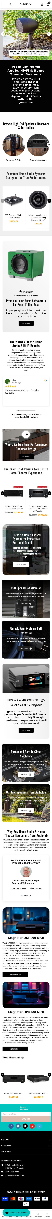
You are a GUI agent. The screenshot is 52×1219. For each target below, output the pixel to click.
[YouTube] (32, 1126)
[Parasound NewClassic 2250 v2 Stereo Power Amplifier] (14, 1077)
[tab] (22, 58)
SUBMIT (26, 1119)
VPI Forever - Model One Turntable (13, 216)
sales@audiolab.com (14, 1175)
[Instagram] (18, 1126)
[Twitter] (39, 1126)
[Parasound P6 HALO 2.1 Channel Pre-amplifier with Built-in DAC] (38, 1077)
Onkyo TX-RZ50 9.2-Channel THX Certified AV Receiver (38, 508)
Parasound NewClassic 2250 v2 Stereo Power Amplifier (14, 1093)
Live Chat (36, 889)
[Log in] (42, 4)
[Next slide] (49, 34)
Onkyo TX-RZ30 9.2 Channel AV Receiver (14, 507)
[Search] (9, 4)
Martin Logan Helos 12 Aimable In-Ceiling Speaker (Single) (38, 217)
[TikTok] (25, 1126)
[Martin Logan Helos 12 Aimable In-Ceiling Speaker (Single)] (38, 200)
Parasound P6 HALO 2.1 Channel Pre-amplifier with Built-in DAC (39, 1093)
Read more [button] (10, 402)
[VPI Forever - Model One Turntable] (14, 200)
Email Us (26, 896)
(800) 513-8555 (18, 889)
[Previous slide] (3, 34)
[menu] (2, 4)
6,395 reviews (31, 417)
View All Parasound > (16, 1057)
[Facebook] (11, 1126)
